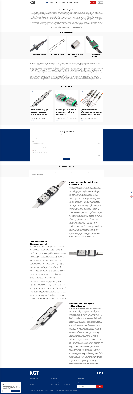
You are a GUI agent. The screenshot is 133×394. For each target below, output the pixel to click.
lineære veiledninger (36, 172)
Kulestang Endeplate (55, 382)
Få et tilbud (92, 2)
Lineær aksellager (66, 384)
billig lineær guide (90, 172)
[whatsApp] (131, 195)
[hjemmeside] (33, 2)
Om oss (51, 2)
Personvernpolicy (73, 390)
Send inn (66, 158)
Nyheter (63, 2)
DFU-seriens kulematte (38, 54)
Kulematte (65, 381)
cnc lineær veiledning (67, 172)
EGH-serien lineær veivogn (94, 55)
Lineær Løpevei (54, 381)
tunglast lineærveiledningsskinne (51, 172)
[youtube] (97, 373)
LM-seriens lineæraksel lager (75, 55)
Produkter (58, 2)
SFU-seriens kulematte (57, 54)
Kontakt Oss (76, 2)
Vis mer (32, 120)
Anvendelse (69, 2)
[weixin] (131, 197)
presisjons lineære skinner (38, 174)
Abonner (99, 386)
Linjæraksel (65, 382)
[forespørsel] (131, 193)
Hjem (47, 2)
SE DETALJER (38, 44)
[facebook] (100, 373)
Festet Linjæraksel (55, 384)
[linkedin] (102, 373)
